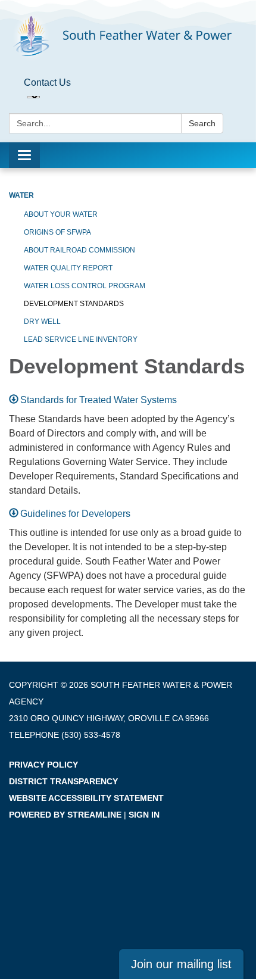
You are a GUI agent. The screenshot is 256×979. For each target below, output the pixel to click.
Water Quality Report (68, 268)
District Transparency (63, 781)
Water (21, 195)
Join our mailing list (181, 964)
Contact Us (47, 82)
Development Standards (74, 304)
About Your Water (61, 214)
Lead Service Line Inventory (81, 339)
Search (202, 123)
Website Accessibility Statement (86, 798)
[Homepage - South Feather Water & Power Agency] (128, 36)
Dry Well (42, 321)
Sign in (144, 814)
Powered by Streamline (65, 814)
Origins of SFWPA (57, 232)
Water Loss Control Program (84, 286)
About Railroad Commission (79, 250)
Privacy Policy (43, 764)
